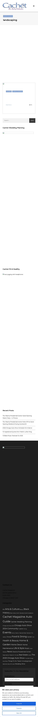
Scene (29, 655)
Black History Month (14, 613)
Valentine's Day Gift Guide (9, 664)
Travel (19, 661)
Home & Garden (17, 91)
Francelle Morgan (10, 102)
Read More (8, 104)
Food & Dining (19, 636)
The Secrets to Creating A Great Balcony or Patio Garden (18, 97)
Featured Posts (22, 633)
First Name (8, 684)
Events (7, 632)
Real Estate (23, 655)
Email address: (10, 676)
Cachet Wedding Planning (21, 622)
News (9, 651)
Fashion (17, 633)
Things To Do (12, 661)
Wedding (18, 664)
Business (22, 613)
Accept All (19, 703)
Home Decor (16, 644)
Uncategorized (27, 661)
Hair (33, 637)
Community (13, 628)
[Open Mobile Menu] (33, 6)
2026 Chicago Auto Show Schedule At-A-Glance (17, 428)
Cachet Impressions (28, 613)
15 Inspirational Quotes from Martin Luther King (17, 432)
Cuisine (20, 629)
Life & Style (19, 648)
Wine (23, 664)
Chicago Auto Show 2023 (8, 625)
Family (13, 633)
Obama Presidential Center (21, 652)
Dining (25, 628)
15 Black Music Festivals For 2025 (13, 435)
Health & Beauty (11, 640)
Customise (19, 708)
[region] (19, 702)
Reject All (19, 713)
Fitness (9, 637)
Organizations (6, 655)
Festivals (28, 633)
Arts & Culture (12, 609)
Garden (8, 91)
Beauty (21, 609)
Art (4, 609)
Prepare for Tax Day (13, 655)
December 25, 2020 (20, 102)
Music (27, 648)
